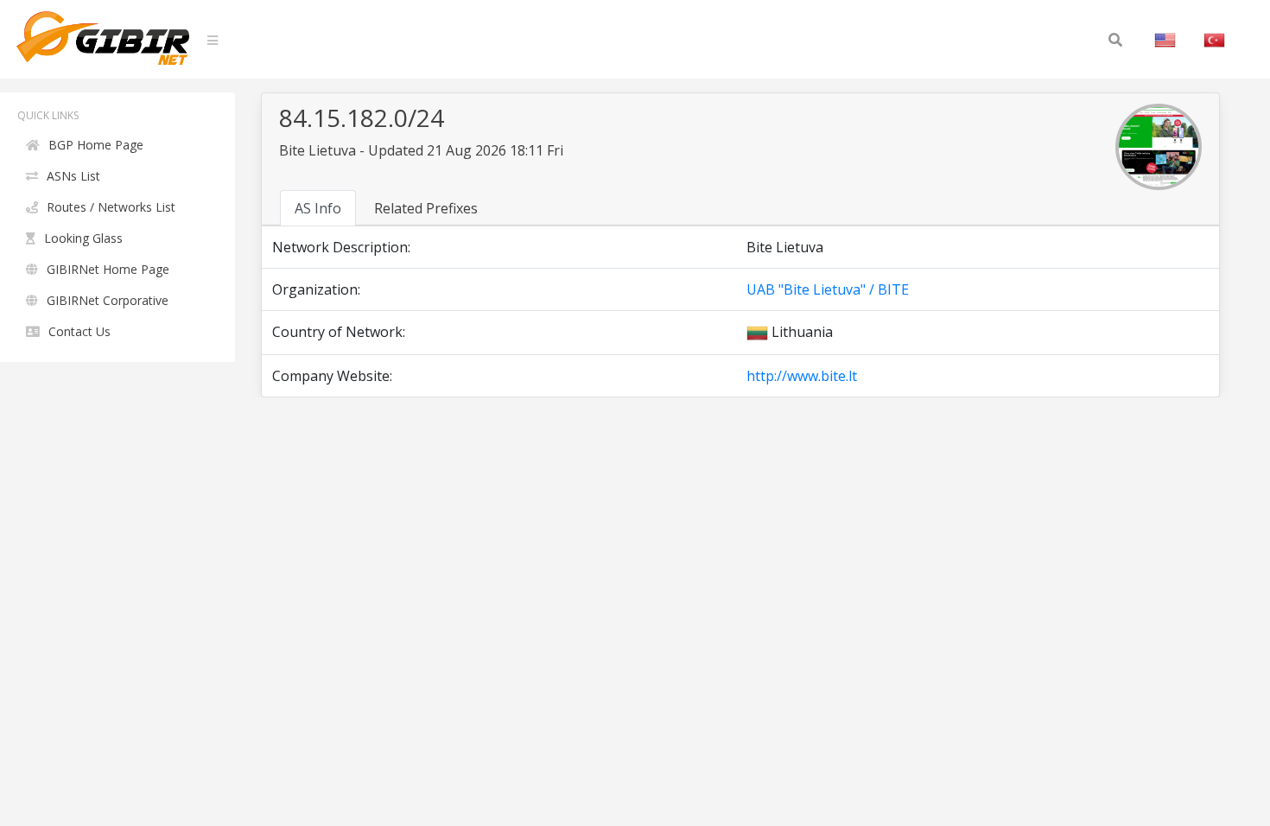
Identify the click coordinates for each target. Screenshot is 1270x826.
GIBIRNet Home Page (108, 269)
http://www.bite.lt (801, 375)
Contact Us (79, 331)
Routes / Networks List (111, 207)
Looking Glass (83, 238)
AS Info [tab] (318, 208)
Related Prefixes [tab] (426, 208)
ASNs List (73, 176)
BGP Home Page (95, 145)
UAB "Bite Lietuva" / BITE (827, 289)
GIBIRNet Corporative (107, 300)
